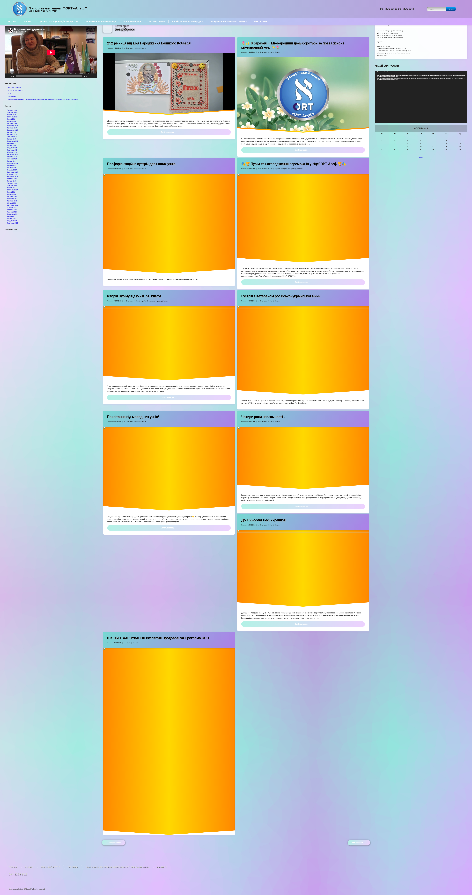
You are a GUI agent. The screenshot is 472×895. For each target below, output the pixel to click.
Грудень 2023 (12, 170)
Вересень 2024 (12, 154)
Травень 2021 (12, 212)
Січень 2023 (11, 194)
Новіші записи (357, 843)
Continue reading (189, 132)
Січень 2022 (11, 203)
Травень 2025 (12, 137)
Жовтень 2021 (12, 207)
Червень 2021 (12, 210)
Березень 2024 (12, 163)
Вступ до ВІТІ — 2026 (15, 90)
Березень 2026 (12, 117)
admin (128, 643)
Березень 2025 (12, 141)
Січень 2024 (11, 168)
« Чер (421, 157)
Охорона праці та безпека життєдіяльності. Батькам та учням (117, 867)
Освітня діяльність (132, 21)
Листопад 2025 (12, 126)
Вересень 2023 (12, 176)
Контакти (162, 867)
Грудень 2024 (12, 148)
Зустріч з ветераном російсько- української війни (280, 296)
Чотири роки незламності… (263, 417)
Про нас (12, 21)
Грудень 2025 (12, 123)
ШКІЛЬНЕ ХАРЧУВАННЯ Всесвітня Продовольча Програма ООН (158, 638)
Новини (27, 21)
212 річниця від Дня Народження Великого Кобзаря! (149, 43)
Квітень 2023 (11, 188)
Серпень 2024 (12, 157)
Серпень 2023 (12, 179)
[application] (51, 52)
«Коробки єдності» (14, 87)
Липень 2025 (11, 132)
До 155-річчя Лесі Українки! (263, 520)
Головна (13, 867)
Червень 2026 (12, 110)
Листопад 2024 (12, 150)
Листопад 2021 (12, 205)
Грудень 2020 (12, 221)
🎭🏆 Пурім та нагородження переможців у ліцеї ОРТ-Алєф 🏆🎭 (293, 164)
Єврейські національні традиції (187, 21)
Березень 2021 (12, 214)
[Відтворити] (8, 76)
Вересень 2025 (12, 130)
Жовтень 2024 (12, 152)
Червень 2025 (12, 134)
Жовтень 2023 (12, 174)
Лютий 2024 (11, 165)
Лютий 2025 (11, 143)
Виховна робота (157, 21)
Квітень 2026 (11, 115)
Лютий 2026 (11, 119)
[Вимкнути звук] (90, 76)
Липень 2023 (11, 181)
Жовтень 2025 (12, 128)
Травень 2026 (12, 112)
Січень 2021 (11, 218)
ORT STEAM (260, 21)
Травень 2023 (12, 185)
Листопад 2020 (12, 223)
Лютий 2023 (11, 192)
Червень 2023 (12, 183)
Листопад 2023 (12, 172)
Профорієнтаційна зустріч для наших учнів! (141, 164)
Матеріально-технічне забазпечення (229, 21)
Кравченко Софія (132, 48)
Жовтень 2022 (12, 201)
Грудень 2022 (12, 196)
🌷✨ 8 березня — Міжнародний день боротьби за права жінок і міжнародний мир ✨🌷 (292, 45)
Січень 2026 (11, 121)
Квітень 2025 (11, 139)
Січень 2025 (11, 145)
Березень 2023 (12, 190)
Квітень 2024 (11, 161)
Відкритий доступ (50, 867)
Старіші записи (115, 843)
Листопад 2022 (12, 199)
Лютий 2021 (11, 216)
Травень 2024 (12, 159)
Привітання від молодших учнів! (133, 417)
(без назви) (12, 96)
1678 (9, 93)
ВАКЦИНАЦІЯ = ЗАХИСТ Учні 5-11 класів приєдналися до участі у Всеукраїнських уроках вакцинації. (43, 99)
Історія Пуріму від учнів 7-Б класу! (134, 296)
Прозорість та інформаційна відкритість (58, 21)
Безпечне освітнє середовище (101, 21)
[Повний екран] (94, 76)
